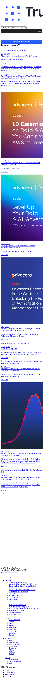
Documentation (14, 660)
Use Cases (8, 603)
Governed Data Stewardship (18, 592)
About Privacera (14, 620)
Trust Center (13, 631)
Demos (11, 654)
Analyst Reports (14, 644)
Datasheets (12, 648)
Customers (12, 633)
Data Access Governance (17, 605)
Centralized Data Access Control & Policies (23, 584)
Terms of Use (9, 674)
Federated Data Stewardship (18, 610)
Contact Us (13, 623)
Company (8, 618)
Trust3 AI (12, 593)
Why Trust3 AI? (14, 614)
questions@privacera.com (9, 572)
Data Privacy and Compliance (19, 607)
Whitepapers (13, 646)
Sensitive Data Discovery (17, 582)
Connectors (13, 599)
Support (7, 658)
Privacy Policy (10, 672)
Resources (8, 638)
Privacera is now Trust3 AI (21, 41)
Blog (10, 640)
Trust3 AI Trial (14, 597)
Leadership (12, 627)
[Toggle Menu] (39, 31)
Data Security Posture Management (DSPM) (24, 608)
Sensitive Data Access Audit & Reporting (22, 590)
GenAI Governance (15, 612)
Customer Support (15, 661)
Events (11, 625)
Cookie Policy (9, 676)
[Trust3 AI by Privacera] (21, 13)
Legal (7, 671)
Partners (12, 635)
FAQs (11, 663)
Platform (8, 580)
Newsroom (12, 629)
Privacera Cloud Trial (16, 595)
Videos (11, 650)
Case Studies (13, 642)
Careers (11, 622)
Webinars (12, 652)
